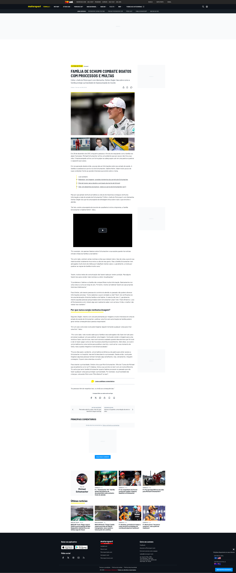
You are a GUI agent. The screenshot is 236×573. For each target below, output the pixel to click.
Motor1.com (104, 549)
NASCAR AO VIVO (154, 11)
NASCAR (102, 6)
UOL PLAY (112, 2)
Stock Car (66, 6)
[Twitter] (96, 398)
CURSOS (104, 2)
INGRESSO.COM (81, 2)
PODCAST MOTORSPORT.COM (115, 11)
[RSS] (84, 558)
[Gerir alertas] (114, 398)
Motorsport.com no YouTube (96, 11)
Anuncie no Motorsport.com (147, 548)
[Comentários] (132, 87)
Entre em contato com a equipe (148, 551)
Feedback (142, 545)
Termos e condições (104, 567)
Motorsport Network (111, 570)
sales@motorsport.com (146, 554)
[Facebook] (91, 398)
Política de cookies (117, 567)
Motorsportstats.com (107, 558)
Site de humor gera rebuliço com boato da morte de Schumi (99, 183)
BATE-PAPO (160, 2)
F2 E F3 (112, 6)
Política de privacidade (130, 567)
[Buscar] (203, 6)
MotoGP (56, 6)
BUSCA (150, 2)
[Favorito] (127, 87)
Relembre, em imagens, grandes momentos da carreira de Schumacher (103, 179)
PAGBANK (98, 2)
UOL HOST (90, 2)
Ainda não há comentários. (102, 425)
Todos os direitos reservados (127, 570)
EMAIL (169, 2)
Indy (119, 6)
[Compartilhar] (123, 87)
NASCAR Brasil (91, 6)
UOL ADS (118, 2)
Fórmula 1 (46, 6)
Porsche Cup (78, 6)
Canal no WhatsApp (141, 11)
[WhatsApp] (100, 398)
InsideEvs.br (104, 546)
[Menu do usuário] (207, 6)
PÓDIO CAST (129, 11)
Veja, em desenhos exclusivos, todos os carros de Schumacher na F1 (102, 187)
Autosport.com (105, 555)
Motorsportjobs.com (106, 552)
